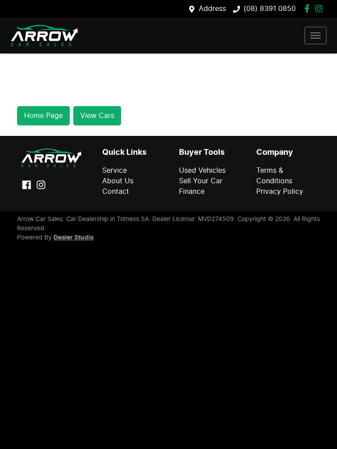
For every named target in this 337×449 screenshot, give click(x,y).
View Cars (97, 115)
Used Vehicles (202, 170)
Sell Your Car (200, 181)
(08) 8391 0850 (270, 8)
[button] (315, 35)
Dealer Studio (74, 238)
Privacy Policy (279, 191)
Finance (191, 191)
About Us (117, 181)
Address (212, 8)
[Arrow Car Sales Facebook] (309, 8)
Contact (115, 191)
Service (114, 170)
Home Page (43, 115)
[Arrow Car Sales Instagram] (320, 8)
